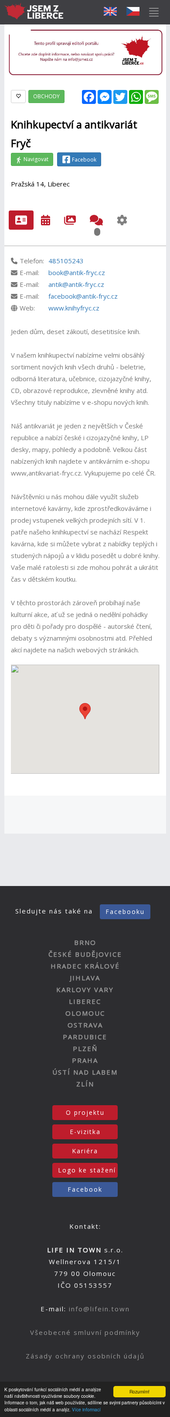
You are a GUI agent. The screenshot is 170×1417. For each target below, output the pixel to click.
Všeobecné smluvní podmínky (85, 1332)
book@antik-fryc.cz (76, 272)
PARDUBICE (85, 1036)
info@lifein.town (99, 1308)
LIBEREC (85, 1001)
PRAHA (85, 1060)
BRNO (85, 942)
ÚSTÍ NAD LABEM (85, 1072)
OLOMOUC (85, 1013)
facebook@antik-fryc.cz (83, 296)
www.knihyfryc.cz (73, 307)
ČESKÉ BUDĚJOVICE (85, 954)
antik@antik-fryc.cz (76, 284)
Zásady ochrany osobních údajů (85, 1355)
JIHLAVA (85, 977)
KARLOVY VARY (85, 989)
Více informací (86, 1409)
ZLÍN (85, 1083)
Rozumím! (139, 1391)
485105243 (66, 260)
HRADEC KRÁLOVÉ (85, 966)
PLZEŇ (85, 1048)
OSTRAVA (85, 1025)
